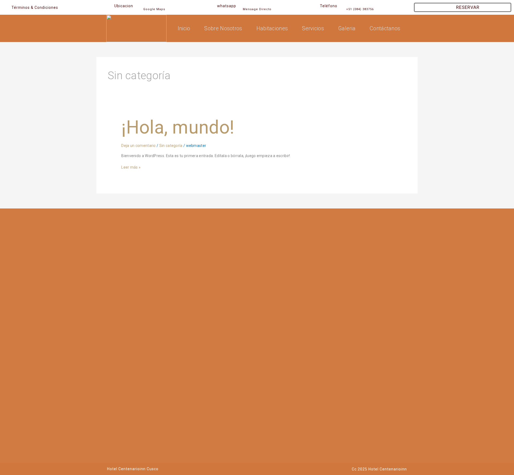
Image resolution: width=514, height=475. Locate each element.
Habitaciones (272, 28)
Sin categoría (171, 145)
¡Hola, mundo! (177, 127)
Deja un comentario (138, 145)
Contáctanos (385, 28)
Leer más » (131, 166)
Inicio (184, 28)
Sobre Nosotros (223, 28)
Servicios (313, 28)
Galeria (347, 28)
